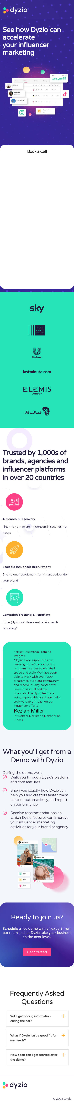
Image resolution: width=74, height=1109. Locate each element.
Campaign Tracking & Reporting (26, 614)
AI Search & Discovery (19, 519)
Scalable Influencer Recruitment (27, 567)
